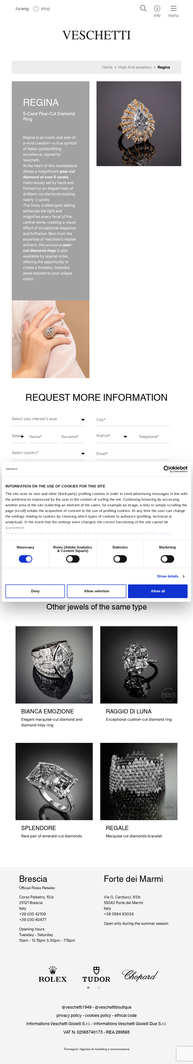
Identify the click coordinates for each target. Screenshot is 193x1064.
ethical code (125, 1015)
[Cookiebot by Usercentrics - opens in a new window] (167, 469)
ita (18, 8)
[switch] (73, 559)
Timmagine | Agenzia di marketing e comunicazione (97, 1049)
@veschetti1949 (77, 1007)
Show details (167, 576)
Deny (35, 591)
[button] (89, 987)
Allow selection (96, 591)
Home (107, 67)
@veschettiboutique (113, 1007)
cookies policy (98, 1015)
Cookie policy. (158, 533)
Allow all (158, 591)
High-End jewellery (135, 67)
